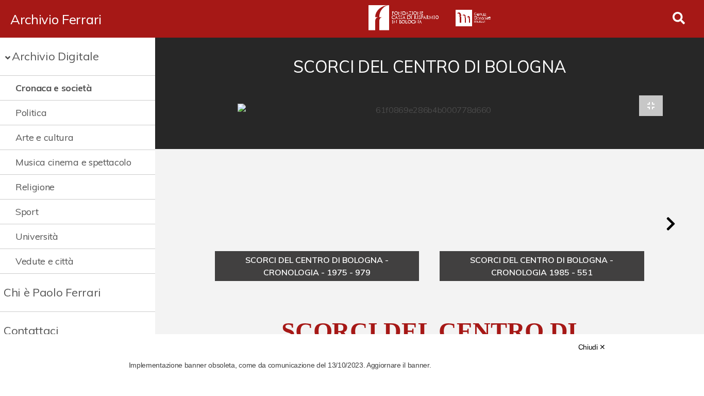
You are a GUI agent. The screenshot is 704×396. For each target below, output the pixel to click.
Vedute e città (44, 261)
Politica (30, 113)
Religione (35, 187)
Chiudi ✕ (592, 347)
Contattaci (31, 330)
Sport (26, 212)
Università (36, 236)
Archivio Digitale (55, 56)
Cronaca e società (53, 88)
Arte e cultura (44, 137)
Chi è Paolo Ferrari (52, 292)
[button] (670, 224)
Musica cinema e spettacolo (73, 162)
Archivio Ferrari (56, 19)
